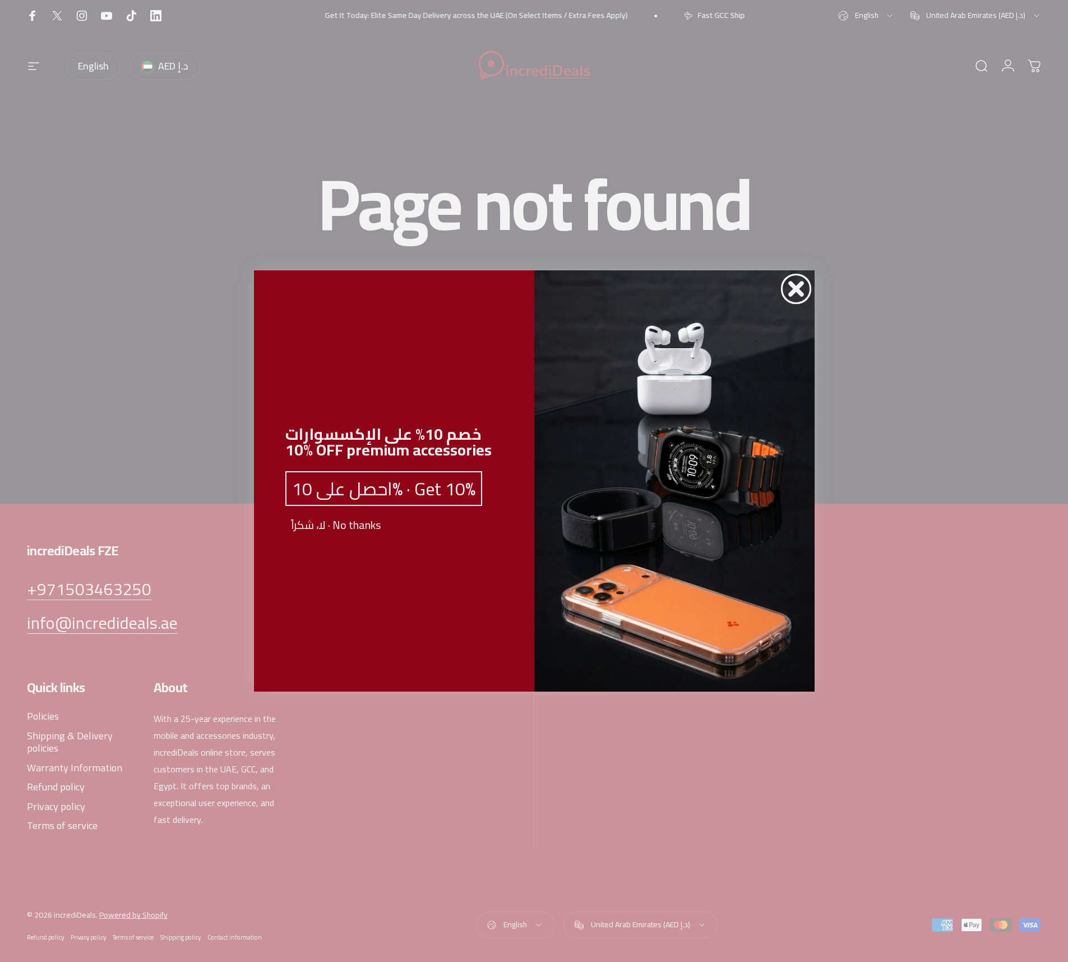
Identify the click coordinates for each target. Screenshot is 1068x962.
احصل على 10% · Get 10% (383, 488)
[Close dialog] (796, 289)
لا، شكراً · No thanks (336, 525)
